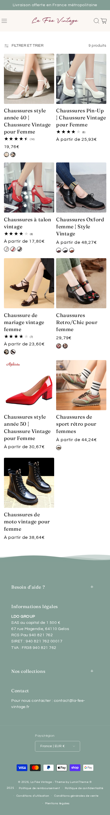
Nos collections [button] (28, 671)
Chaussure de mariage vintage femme (24, 322)
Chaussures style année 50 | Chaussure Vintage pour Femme (27, 427)
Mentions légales (57, 803)
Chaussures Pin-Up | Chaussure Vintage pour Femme (81, 117)
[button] (4, 20)
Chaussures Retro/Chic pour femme (76, 322)
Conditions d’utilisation (32, 795)
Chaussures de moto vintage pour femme (27, 521)
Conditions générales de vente (76, 795)
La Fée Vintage (41, 782)
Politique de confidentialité (84, 788)
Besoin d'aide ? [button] (28, 587)
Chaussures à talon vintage (27, 223)
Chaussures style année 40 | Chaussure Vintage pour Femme (27, 121)
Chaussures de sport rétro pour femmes (76, 424)
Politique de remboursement (39, 788)
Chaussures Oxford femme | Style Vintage (80, 226)
